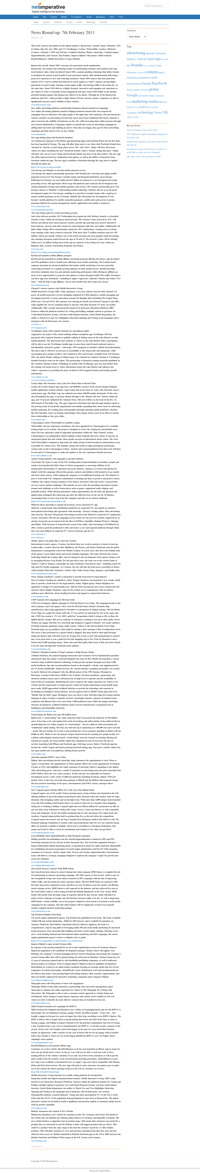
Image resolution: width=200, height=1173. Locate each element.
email (154, 77)
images (152, 95)
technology (146, 112)
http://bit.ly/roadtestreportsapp (45, 1071)
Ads (44, 16)
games (137, 89)
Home (35, 16)
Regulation (100, 16)
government (143, 95)
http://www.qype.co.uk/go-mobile (46, 167)
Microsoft (163, 101)
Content (53, 16)
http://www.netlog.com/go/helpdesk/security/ (50, 252)
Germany (144, 89)
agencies (150, 53)
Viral (121, 16)
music (129, 107)
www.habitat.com (39, 1140)
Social (89, 16)
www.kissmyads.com (40, 285)
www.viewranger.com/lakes (43, 380)
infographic (159, 95)
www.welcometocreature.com (44, 573)
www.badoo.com (38, 753)
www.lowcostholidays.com (42, 861)
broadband (151, 65)
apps (158, 58)
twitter (79, 22)
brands (137, 65)
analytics (131, 59)
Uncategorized (36, 1146)
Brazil (145, 66)
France (130, 89)
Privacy (135, 107)
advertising (136, 52)
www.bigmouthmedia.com (42, 865)
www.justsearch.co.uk (40, 911)
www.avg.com (37, 248)
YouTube (103, 22)
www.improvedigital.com (42, 980)
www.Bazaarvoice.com (41, 104)
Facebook (58, 22)
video (129, 116)
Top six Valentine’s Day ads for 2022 (142, 130)
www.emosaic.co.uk (39, 596)
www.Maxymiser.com (40, 1002)
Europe (146, 83)
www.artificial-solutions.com (43, 711)
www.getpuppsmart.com (42, 1042)
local (129, 101)
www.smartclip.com (40, 786)
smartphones (132, 112)
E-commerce (76, 16)
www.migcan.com (39, 327)
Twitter (158, 112)
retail (142, 107)
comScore (140, 72)
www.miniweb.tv (38, 534)
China (158, 65)
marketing (140, 101)
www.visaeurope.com (40, 206)
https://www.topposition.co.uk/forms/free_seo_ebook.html (56, 940)
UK (165, 112)
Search (148, 107)
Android (141, 59)
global (153, 89)
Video (111, 16)
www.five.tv (36, 324)
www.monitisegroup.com (42, 209)
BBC (129, 65)
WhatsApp (91, 22)
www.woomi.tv (37, 537)
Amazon (46, 22)
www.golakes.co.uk (39, 376)
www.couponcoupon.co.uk (42, 832)
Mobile (64, 16)
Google (69, 22)
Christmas (132, 72)
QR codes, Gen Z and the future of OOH (144, 156)
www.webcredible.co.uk (41, 455)
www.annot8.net (38, 134)
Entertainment (134, 83)
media (153, 101)
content (151, 71)
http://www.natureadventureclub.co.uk (48, 501)
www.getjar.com (38, 419)
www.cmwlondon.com (41, 648)
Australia (165, 59)
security (155, 107)
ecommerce (143, 77)
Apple (35, 22)
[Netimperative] (48, 6)
